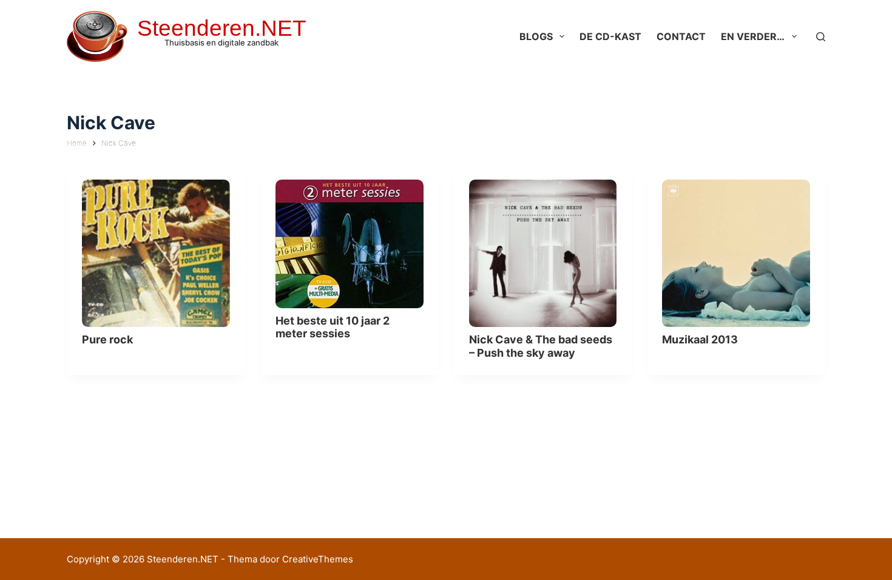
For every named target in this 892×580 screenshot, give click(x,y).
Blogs (536, 36)
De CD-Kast (610, 36)
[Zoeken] (820, 36)
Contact (681, 36)
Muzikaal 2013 (700, 339)
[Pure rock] (156, 254)
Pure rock (107, 339)
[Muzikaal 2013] (736, 254)
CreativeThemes (317, 559)
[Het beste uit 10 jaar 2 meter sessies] (349, 244)
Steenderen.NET (221, 28)
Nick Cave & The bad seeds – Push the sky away (540, 346)
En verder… (753, 36)
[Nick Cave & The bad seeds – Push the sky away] (543, 254)
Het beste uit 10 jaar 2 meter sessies (332, 327)
